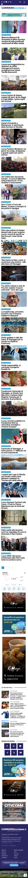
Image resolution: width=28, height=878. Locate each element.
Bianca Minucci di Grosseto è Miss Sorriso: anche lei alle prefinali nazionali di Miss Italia (13, 40)
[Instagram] (4, 2)
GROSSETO (5, 855)
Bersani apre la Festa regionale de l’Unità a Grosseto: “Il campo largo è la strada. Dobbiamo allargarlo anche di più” (18, 696)
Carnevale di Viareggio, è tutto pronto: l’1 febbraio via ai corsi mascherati (13, 451)
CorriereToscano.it (5, 836)
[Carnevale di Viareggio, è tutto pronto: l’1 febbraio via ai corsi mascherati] (14, 436)
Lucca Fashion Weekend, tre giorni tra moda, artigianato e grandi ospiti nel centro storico (13, 152)
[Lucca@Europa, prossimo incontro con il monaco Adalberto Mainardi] (14, 299)
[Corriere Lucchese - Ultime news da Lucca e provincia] (14, 8)
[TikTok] (8, 2)
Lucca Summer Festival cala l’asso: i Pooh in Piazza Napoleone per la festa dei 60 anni (13, 505)
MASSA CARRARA (18, 850)
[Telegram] (6, 2)
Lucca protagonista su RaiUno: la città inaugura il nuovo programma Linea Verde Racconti (13, 68)
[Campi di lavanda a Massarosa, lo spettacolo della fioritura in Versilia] (14, 110)
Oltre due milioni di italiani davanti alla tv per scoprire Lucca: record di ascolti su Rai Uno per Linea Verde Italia (13, 234)
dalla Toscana (13, 691)
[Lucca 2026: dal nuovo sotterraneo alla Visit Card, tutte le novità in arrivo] (14, 543)
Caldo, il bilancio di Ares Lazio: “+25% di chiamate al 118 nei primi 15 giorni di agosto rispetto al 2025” (18, 706)
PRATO (16, 855)
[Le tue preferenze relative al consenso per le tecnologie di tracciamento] (25, 875)
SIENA (15, 857)
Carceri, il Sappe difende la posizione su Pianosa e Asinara (17, 724)
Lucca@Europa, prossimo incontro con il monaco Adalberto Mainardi (12, 314)
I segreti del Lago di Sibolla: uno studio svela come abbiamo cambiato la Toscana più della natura (13, 477)
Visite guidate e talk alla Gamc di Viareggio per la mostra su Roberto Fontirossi (12, 341)
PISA (15, 852)
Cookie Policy (5, 845)
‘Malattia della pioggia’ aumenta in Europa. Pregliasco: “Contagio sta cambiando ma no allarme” (17, 715)
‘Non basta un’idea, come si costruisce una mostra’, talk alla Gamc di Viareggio (13, 262)
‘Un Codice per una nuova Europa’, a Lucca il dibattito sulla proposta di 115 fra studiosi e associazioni (13, 180)
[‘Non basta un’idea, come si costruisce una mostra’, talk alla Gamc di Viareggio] (14, 247)
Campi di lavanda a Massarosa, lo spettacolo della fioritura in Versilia (12, 125)
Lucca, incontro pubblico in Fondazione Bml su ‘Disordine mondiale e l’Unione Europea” (13, 424)
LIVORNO (4, 857)
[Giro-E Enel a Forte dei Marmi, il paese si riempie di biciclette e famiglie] (14, 192)
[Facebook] (2, 2)
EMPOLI (4, 852)
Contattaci (14, 865)
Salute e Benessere (15, 701)
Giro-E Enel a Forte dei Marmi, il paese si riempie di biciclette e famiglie (13, 206)
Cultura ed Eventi (6, 35)
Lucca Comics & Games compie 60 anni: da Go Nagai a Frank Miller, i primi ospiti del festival (13, 98)
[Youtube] (2, 4)
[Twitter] (11, 2)
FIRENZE (4, 854)
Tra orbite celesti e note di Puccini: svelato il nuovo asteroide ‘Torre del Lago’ (13, 288)
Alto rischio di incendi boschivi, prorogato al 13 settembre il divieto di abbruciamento (17, 734)
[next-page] (12, 567)
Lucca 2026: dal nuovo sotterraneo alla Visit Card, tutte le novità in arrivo (13, 558)
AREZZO (4, 850)
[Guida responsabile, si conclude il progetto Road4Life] (14, 353)
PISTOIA (16, 854)
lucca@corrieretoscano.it (7, 842)
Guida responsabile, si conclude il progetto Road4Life (11, 367)
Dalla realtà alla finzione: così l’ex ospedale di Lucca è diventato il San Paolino (13, 532)
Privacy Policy (12, 845)
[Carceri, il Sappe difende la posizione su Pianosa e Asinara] (5, 724)
